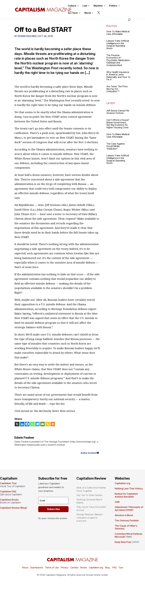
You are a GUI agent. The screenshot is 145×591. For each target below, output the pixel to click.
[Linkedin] (22, 424)
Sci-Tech (73, 13)
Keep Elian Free (123, 542)
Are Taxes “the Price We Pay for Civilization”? (117, 89)
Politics (113, 6)
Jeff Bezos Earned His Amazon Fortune (117, 112)
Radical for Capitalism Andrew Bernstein (126, 495)
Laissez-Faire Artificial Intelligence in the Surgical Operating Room (117, 44)
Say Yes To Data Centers (89, 495)
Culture (72, 6)
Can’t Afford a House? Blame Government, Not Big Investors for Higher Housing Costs (117, 124)
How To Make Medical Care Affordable (117, 32)
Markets (98, 6)
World (87, 13)
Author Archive (88, 453)
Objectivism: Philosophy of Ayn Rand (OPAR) (129, 508)
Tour (120, 567)
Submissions (36, 567)
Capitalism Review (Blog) (13, 507)
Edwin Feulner (27, 36)
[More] (52, 424)
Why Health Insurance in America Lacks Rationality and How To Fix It (118, 76)
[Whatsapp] (32, 424)
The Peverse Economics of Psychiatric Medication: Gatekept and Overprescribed (118, 60)
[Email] (42, 424)
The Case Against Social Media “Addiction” (115, 146)
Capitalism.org (122, 483)
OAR (117, 502)
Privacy (64, 567)
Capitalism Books (9, 499)
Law (85, 6)
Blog (107, 567)
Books (83, 567)
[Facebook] (27, 424)
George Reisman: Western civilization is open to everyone (89, 517)
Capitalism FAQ (8, 491)
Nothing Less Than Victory (129, 488)
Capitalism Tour (8, 483)
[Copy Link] (47, 424)
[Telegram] (37, 424)
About (25, 567)
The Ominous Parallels (127, 520)
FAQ (114, 567)
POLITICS (111, 26)
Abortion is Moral (124, 515)
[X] (17, 424)
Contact (74, 567)
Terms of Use (51, 567)
